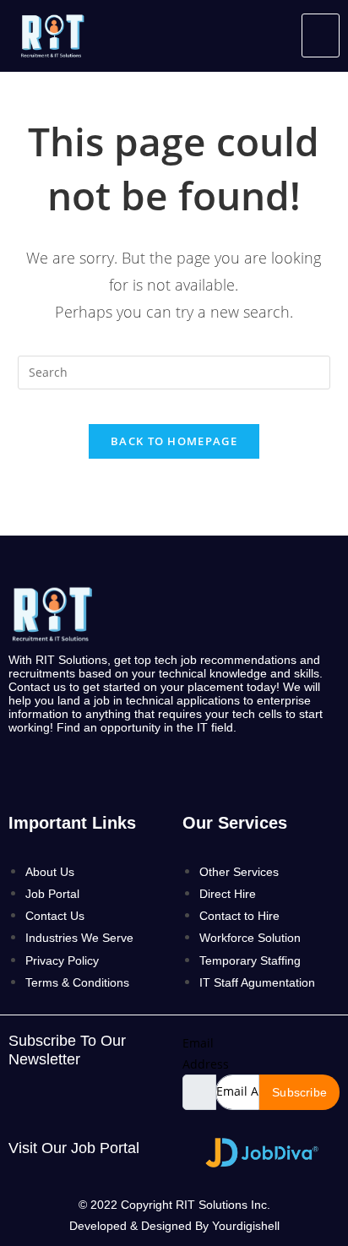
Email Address (205, 1053)
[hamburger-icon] (321, 35)
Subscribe (299, 1092)
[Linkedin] (129, 770)
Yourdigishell (246, 1225)
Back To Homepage (174, 441)
